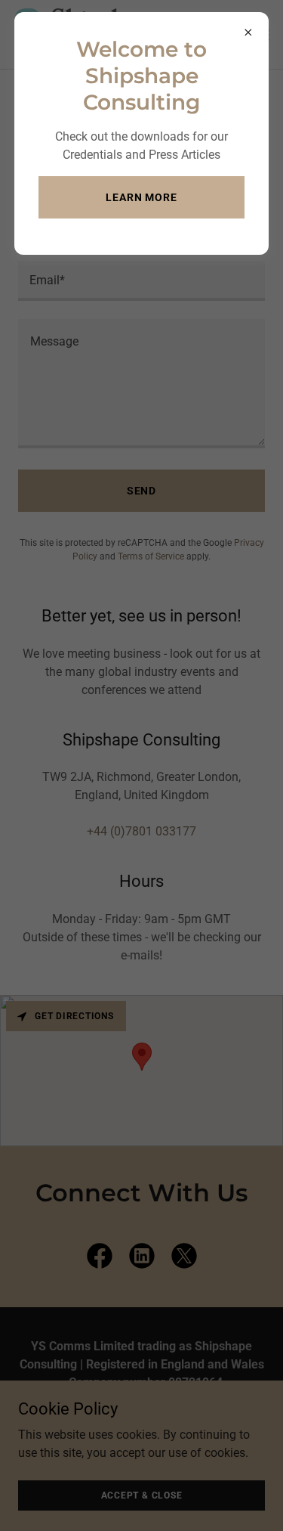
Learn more (141, 197)
